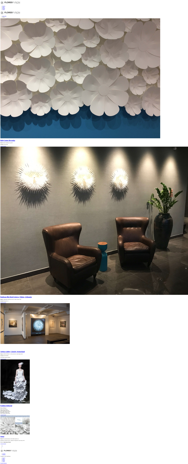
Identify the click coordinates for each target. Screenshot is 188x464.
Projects (3, 8)
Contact (3, 9)
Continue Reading (3, 146)
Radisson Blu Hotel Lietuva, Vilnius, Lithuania (16, 297)
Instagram (3, 454)
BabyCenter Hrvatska (7, 140)
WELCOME (4, 16)
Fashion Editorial (6, 406)
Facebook (3, 453)
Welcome (3, 6)
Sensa (2, 436)
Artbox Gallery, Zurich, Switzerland (12, 351)
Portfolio (3, 7)
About (3, 458)
